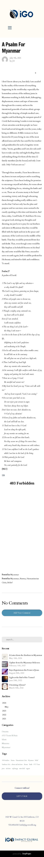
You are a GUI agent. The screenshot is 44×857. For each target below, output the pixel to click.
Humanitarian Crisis (21, 760)
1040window (5, 760)
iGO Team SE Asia (9, 735)
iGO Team (37, 764)
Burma (23, 578)
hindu (30, 764)
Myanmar (14, 574)
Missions (5, 743)
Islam (4, 739)
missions (8, 769)
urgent (28, 769)
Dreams (5, 731)
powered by (22, 854)
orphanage (15, 769)
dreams (26, 764)
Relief (9, 582)
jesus (3, 769)
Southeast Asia (6, 764)
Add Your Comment (22, 613)
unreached (22, 769)
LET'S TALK (22, 796)
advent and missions (17, 764)
